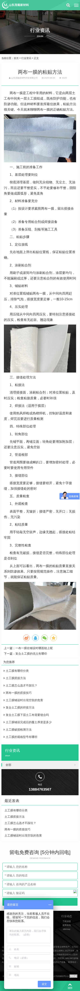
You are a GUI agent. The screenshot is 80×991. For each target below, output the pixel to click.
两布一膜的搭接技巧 (18, 692)
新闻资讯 (67, 925)
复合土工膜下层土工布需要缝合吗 (27, 714)
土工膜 (32, 98)
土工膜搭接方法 (15, 678)
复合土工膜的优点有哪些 (31, 653)
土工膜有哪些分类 (17, 670)
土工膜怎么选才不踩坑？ (21, 685)
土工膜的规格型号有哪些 (21, 737)
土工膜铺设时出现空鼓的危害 (24, 700)
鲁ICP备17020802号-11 (57, 976)
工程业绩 (67, 921)
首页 (16, 58)
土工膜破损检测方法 (18, 729)
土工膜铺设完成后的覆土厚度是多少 (28, 722)
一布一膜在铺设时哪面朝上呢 (34, 648)
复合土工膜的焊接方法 (19, 707)
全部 (8, 764)
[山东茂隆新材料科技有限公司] (15, 5)
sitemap (66, 929)
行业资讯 (26, 58)
